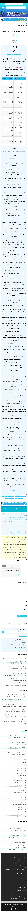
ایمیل (26, 605)
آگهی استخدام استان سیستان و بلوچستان (19, 792)
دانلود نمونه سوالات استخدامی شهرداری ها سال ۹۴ (18, 828)
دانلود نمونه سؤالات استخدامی (20, 882)
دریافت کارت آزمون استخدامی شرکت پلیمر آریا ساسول (17, 709)
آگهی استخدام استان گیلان (22, 807)
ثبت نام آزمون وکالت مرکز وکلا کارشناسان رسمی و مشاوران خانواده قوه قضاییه (14, 663)
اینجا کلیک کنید (13, 510)
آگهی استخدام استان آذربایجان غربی (20, 768)
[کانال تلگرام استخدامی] (14, 19)
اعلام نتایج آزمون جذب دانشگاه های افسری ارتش (18, 713)
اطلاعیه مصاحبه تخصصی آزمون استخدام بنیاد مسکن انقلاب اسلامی (16, 711)
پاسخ (19, 574)
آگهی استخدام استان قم (22, 797)
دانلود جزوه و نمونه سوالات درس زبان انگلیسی (18, 845)
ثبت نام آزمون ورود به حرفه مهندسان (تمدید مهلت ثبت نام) (17, 670)
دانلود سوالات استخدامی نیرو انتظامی (20, 842)
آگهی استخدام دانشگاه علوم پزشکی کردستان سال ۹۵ (18, 532)
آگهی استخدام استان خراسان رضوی (20, 783)
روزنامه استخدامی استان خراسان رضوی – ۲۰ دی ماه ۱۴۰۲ (17, 752)
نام (26, 601)
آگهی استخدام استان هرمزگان (21, 814)
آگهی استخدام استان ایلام (22, 775)
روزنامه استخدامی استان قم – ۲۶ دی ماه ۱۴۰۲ (18, 733)
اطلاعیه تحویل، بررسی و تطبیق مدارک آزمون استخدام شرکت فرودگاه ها (15, 714)
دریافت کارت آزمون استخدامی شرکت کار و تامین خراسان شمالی (16, 701)
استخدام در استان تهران (20, 23)
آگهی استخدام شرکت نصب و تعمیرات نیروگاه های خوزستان (17, 668)
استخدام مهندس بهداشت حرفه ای (8, 496)
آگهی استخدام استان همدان (21, 816)
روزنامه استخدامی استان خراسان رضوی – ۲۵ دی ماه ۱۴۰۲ (17, 739)
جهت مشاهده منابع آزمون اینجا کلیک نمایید (14, 54)
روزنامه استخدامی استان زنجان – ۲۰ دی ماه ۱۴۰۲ (18, 757)
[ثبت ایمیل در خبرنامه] (3, 632)
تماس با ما (23, 884)
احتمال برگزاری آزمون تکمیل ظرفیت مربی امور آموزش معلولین (16, 694)
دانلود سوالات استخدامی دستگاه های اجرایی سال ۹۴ (18, 830)
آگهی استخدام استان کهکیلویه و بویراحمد (19, 804)
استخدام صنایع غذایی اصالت (20, 859)
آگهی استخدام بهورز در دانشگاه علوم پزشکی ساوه (18, 678)
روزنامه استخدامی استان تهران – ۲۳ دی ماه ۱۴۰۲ (18, 747)
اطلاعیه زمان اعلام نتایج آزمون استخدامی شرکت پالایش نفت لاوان (16, 716)
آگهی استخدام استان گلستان (21, 806)
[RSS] (12, 909)
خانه (26, 23)
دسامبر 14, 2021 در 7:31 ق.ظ (16, 567)
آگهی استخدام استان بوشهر (22, 777)
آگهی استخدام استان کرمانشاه (21, 802)
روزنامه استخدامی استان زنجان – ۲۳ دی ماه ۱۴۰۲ (18, 749)
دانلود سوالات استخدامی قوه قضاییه (20, 832)
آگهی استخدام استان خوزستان (21, 787)
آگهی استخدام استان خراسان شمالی (20, 785)
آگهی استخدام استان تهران (22, 778)
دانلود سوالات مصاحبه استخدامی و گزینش (19, 840)
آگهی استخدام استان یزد (22, 818)
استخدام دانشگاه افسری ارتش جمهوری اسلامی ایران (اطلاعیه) (17, 523)
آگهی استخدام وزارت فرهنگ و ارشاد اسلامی (19, 673)
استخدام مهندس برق (19, 496)
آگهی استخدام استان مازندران (21, 811)
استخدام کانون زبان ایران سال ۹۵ (21, 525)
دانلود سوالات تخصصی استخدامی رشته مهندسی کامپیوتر (17, 835)
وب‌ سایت (25, 609)
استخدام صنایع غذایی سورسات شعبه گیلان (18, 863)
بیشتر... (25, 687)
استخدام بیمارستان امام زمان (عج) (20, 861)
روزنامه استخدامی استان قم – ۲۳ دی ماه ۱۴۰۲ (18, 744)
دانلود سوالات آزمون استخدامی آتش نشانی (19, 833)
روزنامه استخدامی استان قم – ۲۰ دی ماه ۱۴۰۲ (18, 754)
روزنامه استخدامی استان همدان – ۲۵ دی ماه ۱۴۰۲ (18, 742)
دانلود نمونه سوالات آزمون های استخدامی (18, 857)
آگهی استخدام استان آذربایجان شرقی (20, 766)
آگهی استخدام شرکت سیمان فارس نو (20, 661)
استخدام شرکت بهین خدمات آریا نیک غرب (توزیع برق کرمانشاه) (16, 685)
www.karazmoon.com (20, 71)
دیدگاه (26, 586)
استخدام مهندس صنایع (19, 498)
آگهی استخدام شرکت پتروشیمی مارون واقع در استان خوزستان (17, 530)
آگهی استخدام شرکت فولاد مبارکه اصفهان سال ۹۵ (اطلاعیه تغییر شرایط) (15, 534)
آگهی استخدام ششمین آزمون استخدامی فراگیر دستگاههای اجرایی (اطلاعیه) (13, 869)
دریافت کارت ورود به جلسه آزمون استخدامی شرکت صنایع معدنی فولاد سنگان (15, 521)
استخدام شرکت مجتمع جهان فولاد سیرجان (19, 682)
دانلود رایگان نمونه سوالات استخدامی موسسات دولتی (17, 849)
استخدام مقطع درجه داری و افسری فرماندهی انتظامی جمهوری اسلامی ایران (14, 671)
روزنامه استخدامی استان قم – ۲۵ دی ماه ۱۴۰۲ (18, 740)
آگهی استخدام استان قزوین (22, 795)
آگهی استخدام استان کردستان (21, 799)
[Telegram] (15, 909)
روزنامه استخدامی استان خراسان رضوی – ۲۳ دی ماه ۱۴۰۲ (17, 745)
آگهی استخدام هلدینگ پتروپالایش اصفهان (19, 683)
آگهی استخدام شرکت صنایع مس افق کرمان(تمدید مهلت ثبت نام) (16, 666)
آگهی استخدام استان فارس (22, 794)
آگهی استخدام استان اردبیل (21, 770)
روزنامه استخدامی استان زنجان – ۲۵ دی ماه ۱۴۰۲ (18, 737)
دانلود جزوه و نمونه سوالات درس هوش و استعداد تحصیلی (17, 844)
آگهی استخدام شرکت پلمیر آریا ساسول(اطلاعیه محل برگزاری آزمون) (15, 675)
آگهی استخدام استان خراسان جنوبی (20, 782)
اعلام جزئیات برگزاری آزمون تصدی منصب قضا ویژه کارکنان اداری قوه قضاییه (14, 699)
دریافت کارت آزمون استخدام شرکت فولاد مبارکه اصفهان (18, 519)
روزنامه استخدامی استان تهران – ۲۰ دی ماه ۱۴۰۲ (18, 756)
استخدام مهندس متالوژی (10, 498)
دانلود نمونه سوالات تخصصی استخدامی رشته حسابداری (17, 837)
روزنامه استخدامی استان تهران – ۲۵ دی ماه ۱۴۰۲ (18, 735)
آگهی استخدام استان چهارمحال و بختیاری (20, 780)
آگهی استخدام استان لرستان (21, 809)
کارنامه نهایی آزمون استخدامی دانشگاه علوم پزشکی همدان (18, 517)
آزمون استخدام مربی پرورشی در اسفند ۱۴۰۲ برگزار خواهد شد (16, 704)
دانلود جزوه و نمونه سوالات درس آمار (20, 847)
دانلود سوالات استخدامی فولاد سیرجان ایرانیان (18, 825)
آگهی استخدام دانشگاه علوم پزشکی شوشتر (19, 680)
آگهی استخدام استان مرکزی (22, 812)
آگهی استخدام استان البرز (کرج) (21, 773)
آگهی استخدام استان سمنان (22, 790)
